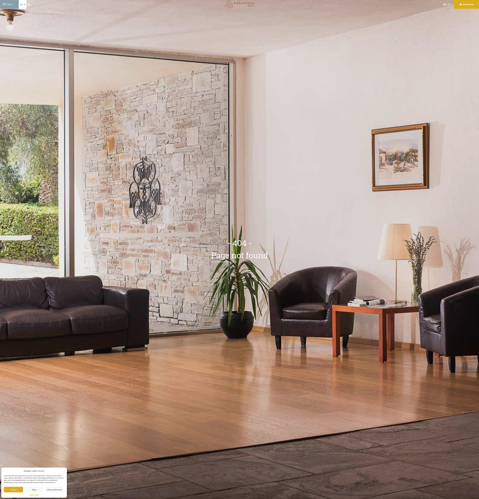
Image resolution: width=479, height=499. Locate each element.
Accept (13, 489)
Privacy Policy (34, 495)
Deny (34, 489)
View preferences (54, 489)
